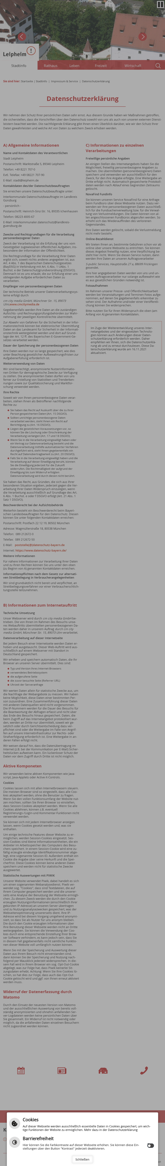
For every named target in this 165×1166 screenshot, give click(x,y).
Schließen (82, 1159)
